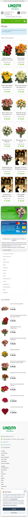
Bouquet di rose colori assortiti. (21, 113)
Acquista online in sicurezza (9, 222)
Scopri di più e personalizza (10, 505)
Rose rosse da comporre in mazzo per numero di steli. (7, 59)
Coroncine (6, 284)
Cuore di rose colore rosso (16, 407)
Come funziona (4, 453)
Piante (4, 270)
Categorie (7, 250)
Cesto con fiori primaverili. (16, 303)
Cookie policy (4, 461)
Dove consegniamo (5, 457)
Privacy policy (4, 459)
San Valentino (7, 256)
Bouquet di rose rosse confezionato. (21, 141)
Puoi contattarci (15, 245)
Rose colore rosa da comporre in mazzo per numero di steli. (18, 361)
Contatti (3, 455)
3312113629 (23, 13)
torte (4, 259)
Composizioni (6, 287)
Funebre (5, 292)
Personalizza (14, 512)
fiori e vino (6, 262)
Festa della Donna (8, 253)
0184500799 (23, 12)
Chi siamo (3, 451)
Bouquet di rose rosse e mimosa (18, 372)
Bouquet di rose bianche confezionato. (7, 141)
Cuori (4, 281)
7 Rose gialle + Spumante (21, 195)
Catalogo (17, 21)
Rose (4, 264)
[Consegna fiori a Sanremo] (14, 7)
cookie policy (14, 499)
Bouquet (5, 267)
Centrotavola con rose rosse (17, 395)
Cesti (4, 289)
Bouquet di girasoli (15, 349)
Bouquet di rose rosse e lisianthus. (7, 168)
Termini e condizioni (5, 463)
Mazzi (4, 276)
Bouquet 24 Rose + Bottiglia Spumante (21, 168)
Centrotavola (7, 278)
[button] (24, 21)
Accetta (14, 509)
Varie (4, 273)
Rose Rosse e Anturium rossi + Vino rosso (7, 196)
